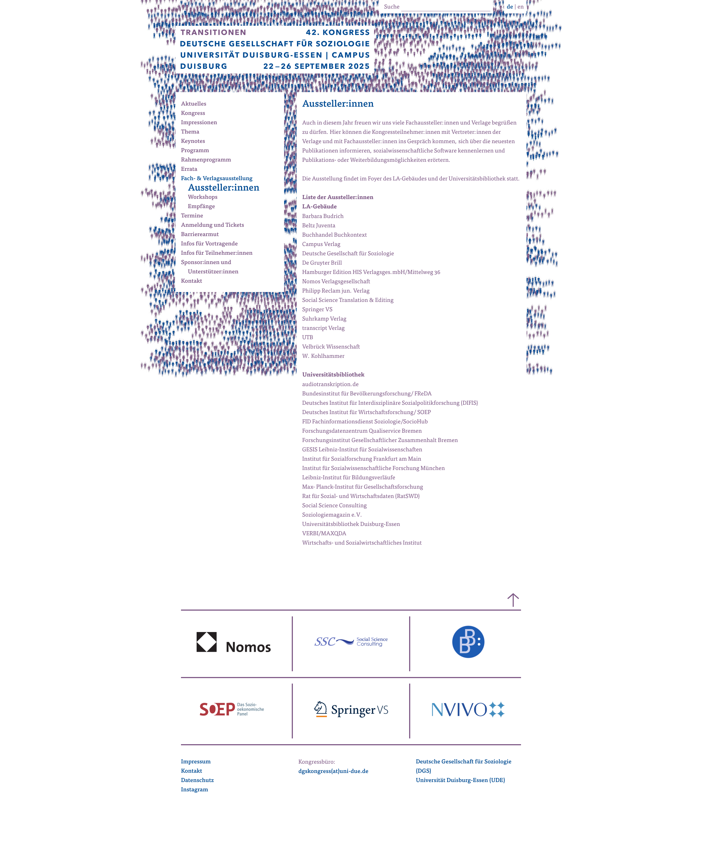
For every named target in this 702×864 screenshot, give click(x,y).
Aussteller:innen (227, 188)
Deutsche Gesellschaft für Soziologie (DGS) (463, 767)
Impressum (196, 762)
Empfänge (205, 207)
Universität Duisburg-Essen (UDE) (460, 781)
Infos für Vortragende (213, 244)
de (510, 7)
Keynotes (196, 142)
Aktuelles (197, 104)
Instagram (194, 790)
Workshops (206, 197)
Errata (192, 169)
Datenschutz (197, 781)
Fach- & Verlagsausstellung (220, 179)
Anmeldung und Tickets (216, 225)
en (520, 7)
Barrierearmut (203, 235)
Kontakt (195, 281)
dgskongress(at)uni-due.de (333, 772)
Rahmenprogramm (209, 160)
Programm (198, 151)
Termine (195, 216)
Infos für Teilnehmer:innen (220, 253)
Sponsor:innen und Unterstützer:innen (213, 267)
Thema (193, 132)
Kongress (196, 114)
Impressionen (202, 123)
